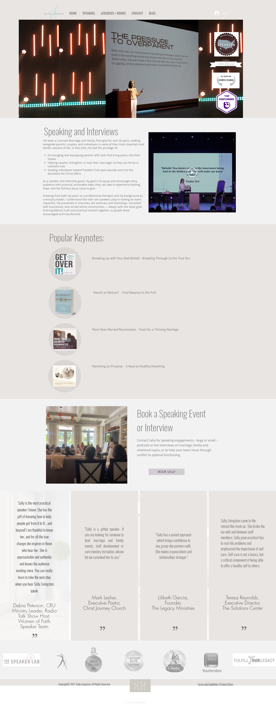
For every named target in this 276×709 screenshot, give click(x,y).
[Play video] (192, 172)
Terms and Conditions (208, 684)
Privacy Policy (226, 684)
